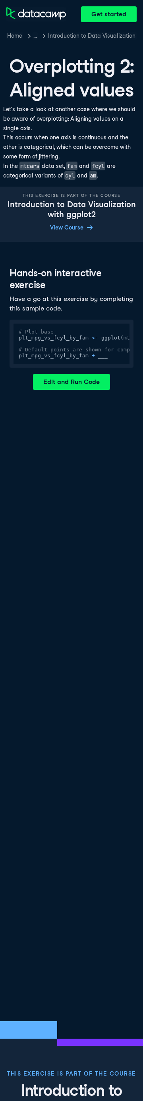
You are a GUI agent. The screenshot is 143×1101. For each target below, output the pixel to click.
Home (14, 36)
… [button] (35, 36)
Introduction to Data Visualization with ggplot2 (92, 36)
